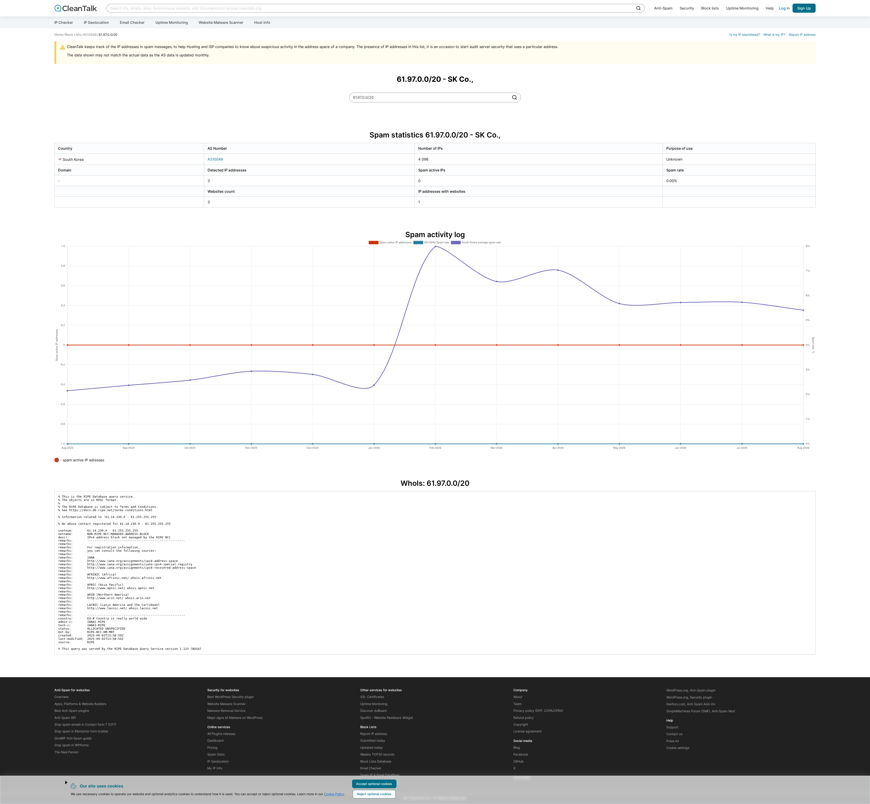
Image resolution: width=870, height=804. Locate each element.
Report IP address (802, 34)
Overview (61, 697)
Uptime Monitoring (742, 8)
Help (770, 8)
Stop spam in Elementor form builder (81, 731)
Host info (262, 22)
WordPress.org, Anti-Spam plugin (690, 690)
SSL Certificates (372, 697)
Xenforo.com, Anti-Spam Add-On (690, 704)
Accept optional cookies (374, 784)
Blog (516, 747)
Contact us (674, 734)
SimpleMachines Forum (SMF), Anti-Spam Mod (700, 711)
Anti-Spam (663, 8)
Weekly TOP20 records (377, 754)
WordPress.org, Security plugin (689, 697)
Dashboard (215, 740)
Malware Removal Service (226, 711)
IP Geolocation (96, 22)
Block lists (710, 8)
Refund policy (523, 718)
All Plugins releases (221, 734)
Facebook (520, 754)
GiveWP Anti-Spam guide (73, 738)
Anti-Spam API (65, 718)
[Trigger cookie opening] (62, 782)
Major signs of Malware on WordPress (235, 718)
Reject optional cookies (374, 794)
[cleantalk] (75, 8)
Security (687, 8)
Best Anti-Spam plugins (71, 711)
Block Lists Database (375, 761)
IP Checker (63, 22)
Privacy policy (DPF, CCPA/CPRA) (538, 711)
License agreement (527, 731)
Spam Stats (216, 754)
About (517, 697)
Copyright (520, 724)
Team (517, 704)
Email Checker (132, 22)
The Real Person (66, 752)
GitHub (518, 761)
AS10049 (215, 159)
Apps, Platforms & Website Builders (80, 704)
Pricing (212, 747)
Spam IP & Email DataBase (379, 775)
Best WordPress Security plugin (230, 697)
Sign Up (804, 8)
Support (672, 727)
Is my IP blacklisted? (745, 34)
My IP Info (214, 768)
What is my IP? (774, 34)
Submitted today (372, 740)
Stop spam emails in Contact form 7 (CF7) (85, 724)
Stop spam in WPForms (71, 745)
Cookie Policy (334, 794)
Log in (784, 8)
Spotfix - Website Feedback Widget (386, 718)
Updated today (371, 747)
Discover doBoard (373, 711)
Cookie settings (677, 748)
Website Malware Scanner (221, 22)
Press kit (672, 741)
